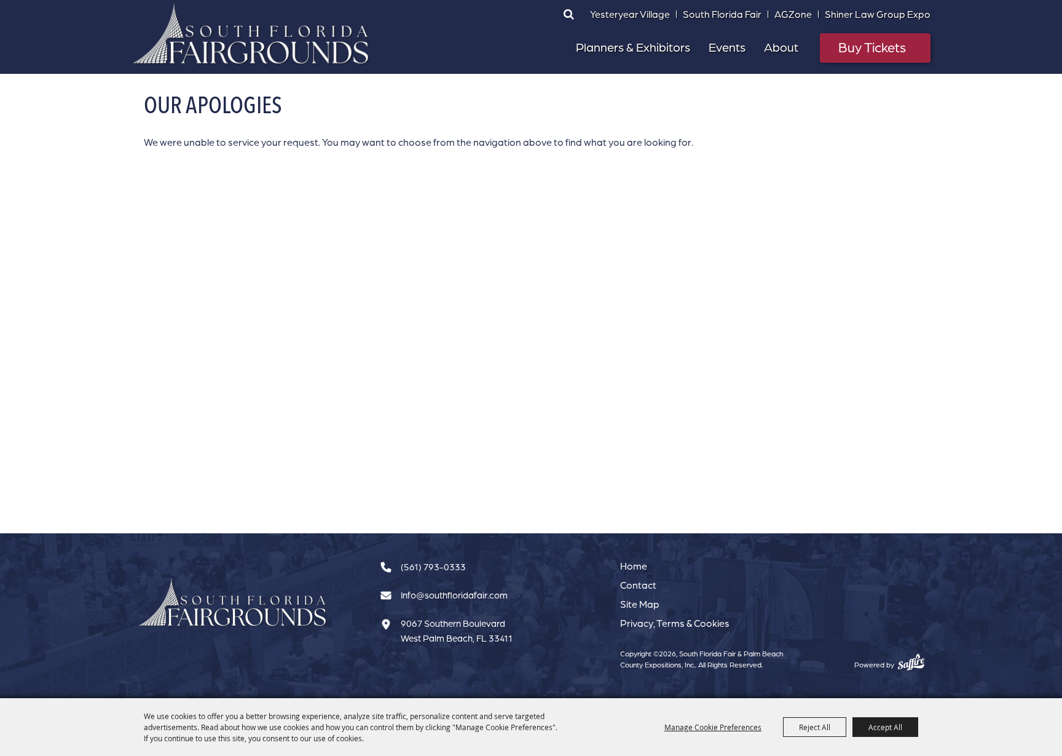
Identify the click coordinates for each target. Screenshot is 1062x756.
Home (633, 566)
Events (727, 47)
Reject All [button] (814, 727)
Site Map (639, 604)
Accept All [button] (885, 727)
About (781, 47)
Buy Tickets (872, 47)
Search (568, 14)
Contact (638, 585)
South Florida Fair (722, 14)
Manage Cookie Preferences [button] (712, 727)
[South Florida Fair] (233, 602)
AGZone (793, 14)
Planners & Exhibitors (633, 47)
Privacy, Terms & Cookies (675, 623)
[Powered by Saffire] (911, 661)
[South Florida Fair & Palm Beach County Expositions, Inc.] (251, 34)
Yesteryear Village (630, 14)
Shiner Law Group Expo (877, 14)
